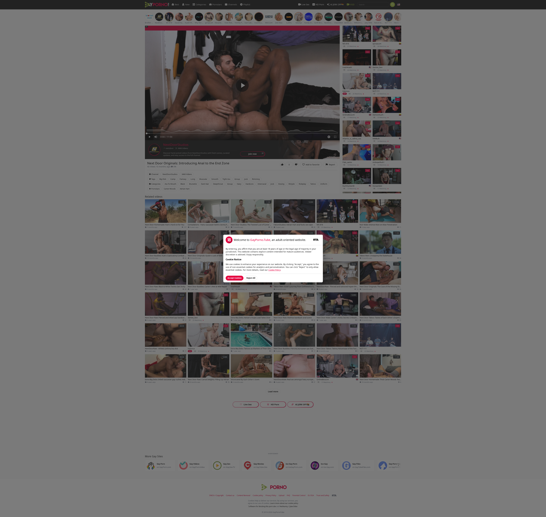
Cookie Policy (274, 270)
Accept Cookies (235, 278)
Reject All (250, 278)
